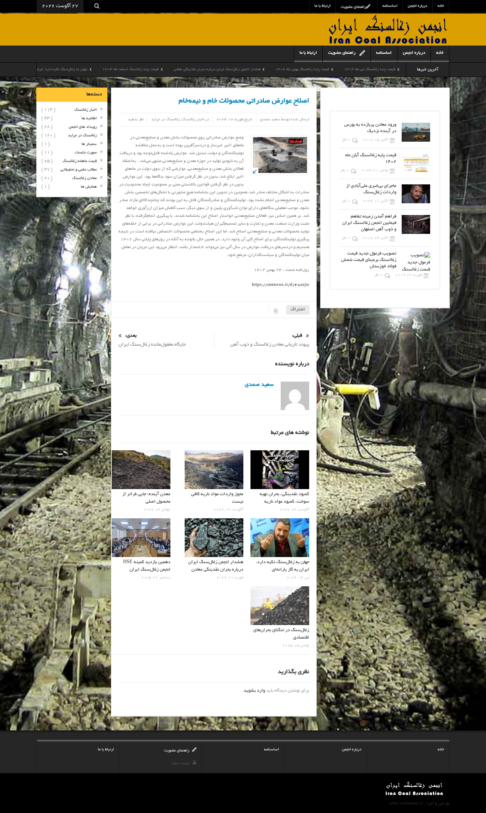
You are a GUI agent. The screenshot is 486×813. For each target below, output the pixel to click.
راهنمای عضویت (353, 7)
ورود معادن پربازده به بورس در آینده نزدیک (370, 128)
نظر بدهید (136, 119)
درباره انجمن (417, 6)
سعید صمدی (270, 119)
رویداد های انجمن (83, 127)
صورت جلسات (86, 153)
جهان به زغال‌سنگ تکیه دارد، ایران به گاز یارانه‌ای (91, 70)
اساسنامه (389, 6)
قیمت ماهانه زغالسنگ (80, 161)
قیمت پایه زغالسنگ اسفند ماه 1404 (172, 70)
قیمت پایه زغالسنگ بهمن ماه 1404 (344, 70)
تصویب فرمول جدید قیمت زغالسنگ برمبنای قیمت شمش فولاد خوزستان (368, 260)
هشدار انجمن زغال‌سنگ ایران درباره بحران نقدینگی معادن (258, 70)
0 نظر (346, 140)
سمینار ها (89, 144)
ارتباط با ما (323, 6)
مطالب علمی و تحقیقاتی (78, 170)
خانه (441, 6)
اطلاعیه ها (89, 118)
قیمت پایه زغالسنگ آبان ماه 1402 (370, 158)
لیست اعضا (180, 763)
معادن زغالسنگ (84, 178)
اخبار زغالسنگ (193, 119)
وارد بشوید (254, 690)
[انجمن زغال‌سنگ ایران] (387, 30)
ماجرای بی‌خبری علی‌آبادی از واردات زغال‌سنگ (371, 189)
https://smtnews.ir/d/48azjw (280, 285)
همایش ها (89, 187)
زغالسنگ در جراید (165, 119)
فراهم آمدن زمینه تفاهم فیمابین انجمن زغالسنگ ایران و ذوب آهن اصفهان (369, 223)
